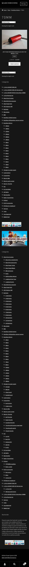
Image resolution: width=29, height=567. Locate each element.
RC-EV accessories (8, 203)
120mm (7, 131)
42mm (7, 150)
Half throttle (8, 417)
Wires (6, 475)
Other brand (8, 392)
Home (5, 10)
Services (6, 208)
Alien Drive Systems (9, 98)
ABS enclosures (9, 271)
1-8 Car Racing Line (8, 95)
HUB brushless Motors (11, 276)
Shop (9, 10)
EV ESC (7, 447)
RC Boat (6, 200)
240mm (7, 139)
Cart (22, 563)
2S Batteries (8, 298)
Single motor (8, 406)
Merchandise (7, 195)
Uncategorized (7, 214)
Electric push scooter (9, 181)
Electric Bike (7, 178)
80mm (7, 167)
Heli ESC (7, 445)
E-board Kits (7, 175)
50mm (7, 153)
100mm (7, 126)
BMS (5, 115)
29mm (7, 142)
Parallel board (8, 395)
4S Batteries (8, 304)
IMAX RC (7, 389)
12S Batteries (8, 323)
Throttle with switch (10, 428)
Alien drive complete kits (11, 260)
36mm (7, 145)
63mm (7, 162)
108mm (7, 128)
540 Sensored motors (10, 491)
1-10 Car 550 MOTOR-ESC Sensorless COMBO (15, 92)
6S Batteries (8, 309)
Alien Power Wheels (10, 268)
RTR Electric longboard (9, 206)
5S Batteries (8, 306)
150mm (7, 134)
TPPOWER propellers (10, 464)
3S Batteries (8, 301)
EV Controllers (7, 189)
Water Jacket (8, 467)
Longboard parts (9, 282)
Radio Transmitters (8, 197)
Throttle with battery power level (13, 425)
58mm (7, 159)
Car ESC (7, 436)
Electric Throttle (8, 184)
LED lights (6, 192)
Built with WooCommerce (9, 557)
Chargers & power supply (10, 170)
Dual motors (8, 403)
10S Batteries (8, 317)
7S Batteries (8, 312)
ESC (4, 186)
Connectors (8, 478)
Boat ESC (7, 439)
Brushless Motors (15, 10)
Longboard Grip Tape (10, 279)
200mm (7, 137)
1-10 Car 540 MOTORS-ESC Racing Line (13, 90)
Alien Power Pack (8, 104)
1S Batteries (8, 295)
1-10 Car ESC (8, 489)
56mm (7, 156)
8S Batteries (8, 315)
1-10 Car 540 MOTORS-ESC (10, 87)
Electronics (8, 472)
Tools (5, 211)
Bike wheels (6, 112)
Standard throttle (10, 422)
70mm (7, 164)
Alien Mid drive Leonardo (10, 101)
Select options (14, 64)
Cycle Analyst (7, 173)
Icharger (7, 387)
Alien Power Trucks (10, 265)
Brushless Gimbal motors (10, 117)
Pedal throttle (9, 420)
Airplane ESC (8, 442)
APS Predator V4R (8, 106)
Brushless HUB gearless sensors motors (14, 120)
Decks (6, 273)
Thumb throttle (9, 431)
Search (14, 564)
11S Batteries (8, 320)
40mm (7, 148)
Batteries (6, 109)
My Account (5, 564)
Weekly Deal (7, 217)
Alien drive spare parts (11, 262)
